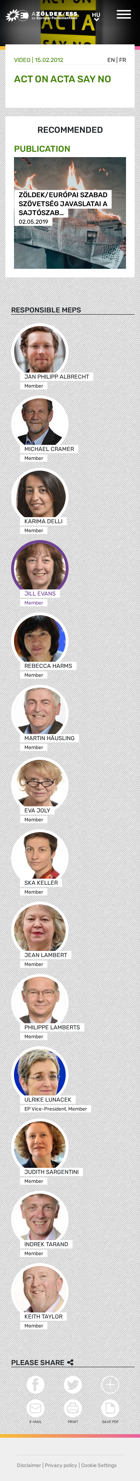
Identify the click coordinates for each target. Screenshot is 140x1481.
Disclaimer (29, 1465)
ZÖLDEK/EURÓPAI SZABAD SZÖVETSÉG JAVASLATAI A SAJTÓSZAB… (63, 204)
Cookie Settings (99, 1465)
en (111, 60)
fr (122, 60)
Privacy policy (61, 1465)
